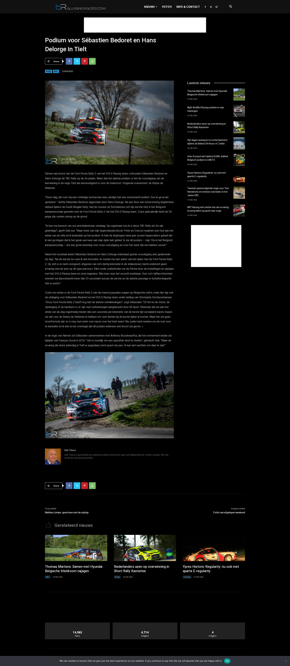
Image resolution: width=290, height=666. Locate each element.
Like (77, 624)
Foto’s (167, 7)
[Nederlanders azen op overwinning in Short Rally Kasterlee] (239, 127)
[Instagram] (210, 6)
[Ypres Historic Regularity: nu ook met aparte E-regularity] (239, 176)
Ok (227, 660)
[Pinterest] (84, 61)
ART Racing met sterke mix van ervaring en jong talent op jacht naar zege (208, 209)
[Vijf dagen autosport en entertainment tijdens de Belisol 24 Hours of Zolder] (239, 144)
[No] (285, 661)
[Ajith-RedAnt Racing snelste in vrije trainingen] (239, 111)
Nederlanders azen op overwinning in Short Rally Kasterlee (206, 125)
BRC (56, 71)
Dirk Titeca (70, 450)
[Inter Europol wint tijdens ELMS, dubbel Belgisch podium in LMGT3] (239, 160)
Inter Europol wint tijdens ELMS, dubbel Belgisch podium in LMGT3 (207, 158)
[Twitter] (77, 61)
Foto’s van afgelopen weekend (229, 512)
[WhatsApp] (92, 61)
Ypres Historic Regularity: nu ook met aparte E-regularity (206, 174)
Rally (48, 71)
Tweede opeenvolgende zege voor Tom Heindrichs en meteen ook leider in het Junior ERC (208, 192)
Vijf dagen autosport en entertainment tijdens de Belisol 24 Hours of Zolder (207, 141)
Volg (145, 624)
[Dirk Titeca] (53, 457)
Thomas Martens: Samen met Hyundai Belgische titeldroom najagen (207, 92)
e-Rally (187, 577)
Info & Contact (188, 7)
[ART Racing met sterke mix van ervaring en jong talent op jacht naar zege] (239, 211)
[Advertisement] (145, 25)
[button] (231, 7)
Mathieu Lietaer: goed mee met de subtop (67, 512)
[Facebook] (205, 6)
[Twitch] (216, 6)
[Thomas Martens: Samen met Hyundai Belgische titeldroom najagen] (239, 94)
